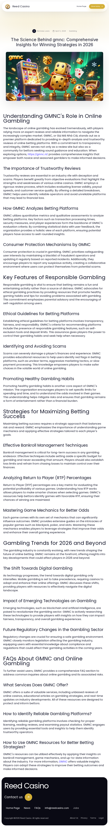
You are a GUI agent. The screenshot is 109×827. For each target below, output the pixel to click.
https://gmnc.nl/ (38, 154)
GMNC (63, 761)
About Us (74, 818)
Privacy (84, 818)
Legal (101, 818)
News (27, 808)
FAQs (38, 808)
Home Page (13, 808)
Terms (93, 818)
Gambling (73, 31)
